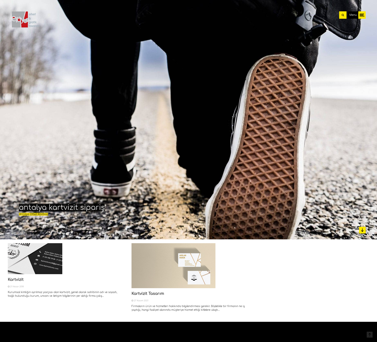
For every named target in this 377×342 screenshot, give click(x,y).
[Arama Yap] (343, 15)
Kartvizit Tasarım (148, 293)
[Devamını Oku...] (118, 272)
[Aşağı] (362, 230)
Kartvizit (16, 279)
